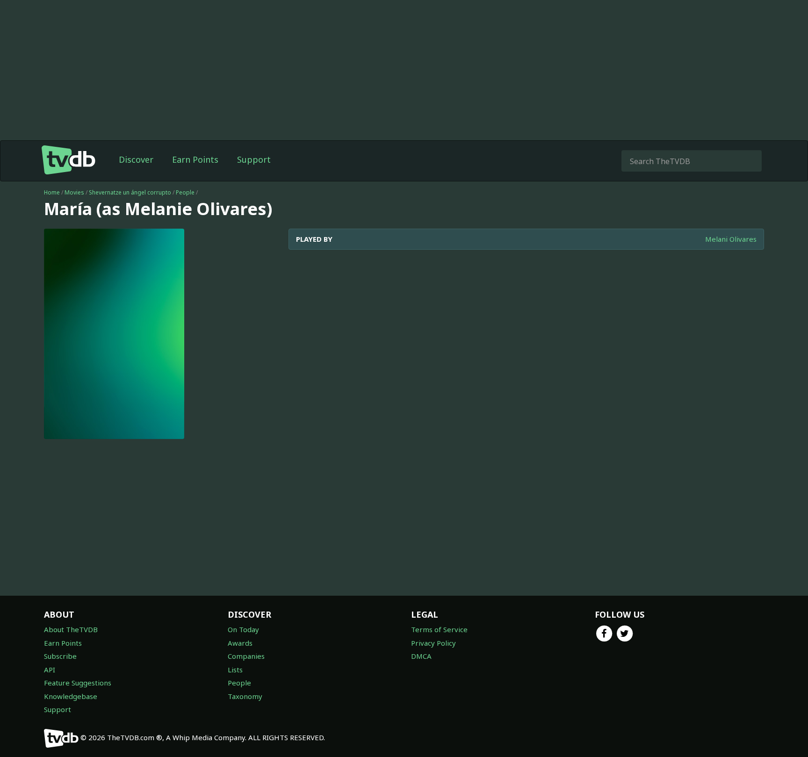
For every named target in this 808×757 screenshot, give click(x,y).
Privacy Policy (433, 643)
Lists (235, 669)
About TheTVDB (71, 629)
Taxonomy (245, 696)
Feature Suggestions (77, 682)
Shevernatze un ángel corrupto (130, 192)
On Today (243, 629)
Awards (240, 643)
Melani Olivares (731, 239)
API (49, 669)
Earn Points (195, 159)
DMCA (421, 656)
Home (52, 192)
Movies (74, 192)
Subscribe (60, 656)
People (185, 192)
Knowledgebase (70, 696)
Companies (246, 656)
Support (254, 159)
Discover (136, 159)
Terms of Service (439, 629)
